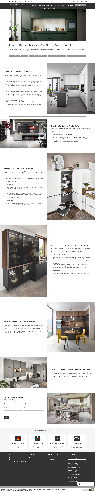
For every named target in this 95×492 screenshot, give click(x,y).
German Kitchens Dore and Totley (74, 481)
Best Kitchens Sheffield (72, 480)
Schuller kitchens (9, 101)
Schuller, (22, 49)
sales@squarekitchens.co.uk (16, 459)
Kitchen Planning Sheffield (73, 475)
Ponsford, (28, 324)
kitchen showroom (12, 324)
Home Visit (28, 401)
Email (25, 403)
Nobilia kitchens (9, 81)
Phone (5, 407)
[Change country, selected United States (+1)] (5, 409)
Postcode (26, 407)
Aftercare (29, 1)
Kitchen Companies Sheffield (73, 473)
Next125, (17, 49)
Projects (47, 5)
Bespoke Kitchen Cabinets (73, 478)
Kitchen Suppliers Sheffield (73, 466)
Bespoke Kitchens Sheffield (73, 464)
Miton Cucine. (41, 49)
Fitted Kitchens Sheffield (72, 461)
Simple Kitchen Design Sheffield (74, 467)
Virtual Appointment (19, 401)
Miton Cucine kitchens (57, 135)
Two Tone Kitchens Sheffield (73, 471)
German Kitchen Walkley (72, 477)
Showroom (34, 5)
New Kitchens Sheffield (72, 470)
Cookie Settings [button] (85, 490)
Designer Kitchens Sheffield (73, 463)
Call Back (37, 401)
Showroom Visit (8, 401)
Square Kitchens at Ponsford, (19, 47)
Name (5, 403)
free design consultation (57, 373)
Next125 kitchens (9, 91)
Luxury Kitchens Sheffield (73, 468)
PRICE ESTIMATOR (80, 5)
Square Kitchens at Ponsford (56, 376)
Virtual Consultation (41, 5)
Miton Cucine (87, 129)
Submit (6, 417)
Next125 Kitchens (18, 90)
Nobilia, (14, 49)
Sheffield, (31, 324)
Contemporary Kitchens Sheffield (74, 474)
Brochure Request (65, 5)
